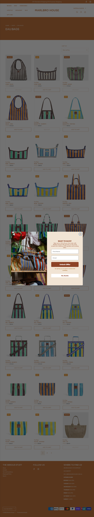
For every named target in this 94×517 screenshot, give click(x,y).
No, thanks (65, 276)
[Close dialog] (80, 234)
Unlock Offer (65, 264)
